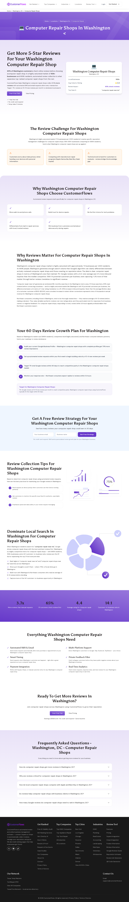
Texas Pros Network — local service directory (22, 889)
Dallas (77, 847)
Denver (77, 862)
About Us (40, 858)
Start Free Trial (14, 93)
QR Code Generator (113, 862)
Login (103, 4)
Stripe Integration (113, 840)
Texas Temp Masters (14, 878)
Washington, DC (18, 11)
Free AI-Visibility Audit (45, 829)
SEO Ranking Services (44, 833)
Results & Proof (42, 844)
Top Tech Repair (62, 836)
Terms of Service (43, 869)
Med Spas (96, 847)
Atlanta (77, 858)
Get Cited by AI (42, 836)
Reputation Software (114, 854)
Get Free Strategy (87, 434)
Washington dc (65, 21)
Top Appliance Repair (63, 833)
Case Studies (41, 851)
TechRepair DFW (12, 882)
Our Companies (42, 854)
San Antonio (79, 851)
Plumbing (96, 833)
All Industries (60, 840)
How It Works (41, 840)
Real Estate (97, 836)
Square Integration (113, 836)
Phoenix (78, 844)
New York (78, 829)
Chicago (78, 836)
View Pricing (30, 93)
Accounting (97, 840)
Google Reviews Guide (114, 851)
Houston (78, 840)
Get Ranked (113, 4)
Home (9, 11)
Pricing (109, 833)
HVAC (95, 829)
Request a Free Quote (45, 847)
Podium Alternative (113, 844)
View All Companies (13, 886)
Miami (77, 854)
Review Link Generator (114, 858)
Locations (78, 4)
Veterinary (96, 851)
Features (110, 829)
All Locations (60, 844)
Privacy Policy (42, 865)
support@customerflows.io (112, 881)
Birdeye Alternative (113, 847)
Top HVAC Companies (63, 829)
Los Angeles (79, 833)
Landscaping (97, 844)
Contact (40, 862)
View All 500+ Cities (82, 865)
